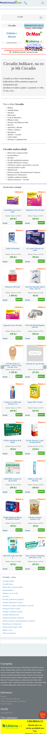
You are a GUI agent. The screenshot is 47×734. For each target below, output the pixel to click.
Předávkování (12, 170)
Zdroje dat (3, 696)
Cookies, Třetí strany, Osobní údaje (10, 699)
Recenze (11, 125)
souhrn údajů (12, 137)
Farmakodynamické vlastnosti (13, 618)
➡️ (44, 367)
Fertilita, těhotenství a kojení (18, 163)
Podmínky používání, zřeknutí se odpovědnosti (13, 701)
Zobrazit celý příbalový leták (18, 122)
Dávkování (11, 115)
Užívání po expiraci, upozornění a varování (23, 165)
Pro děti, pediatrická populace (18, 160)
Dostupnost (12, 132)
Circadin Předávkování (11, 615)
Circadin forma (8, 584)
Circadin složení (8, 581)
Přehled (10, 108)
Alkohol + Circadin (14, 134)
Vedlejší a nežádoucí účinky (17, 177)
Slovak (10, 713)
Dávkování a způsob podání (18, 153)
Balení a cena (7, 630)
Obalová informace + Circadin (18, 180)
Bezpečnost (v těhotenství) (17, 175)
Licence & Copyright (6, 704)
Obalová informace (9, 633)
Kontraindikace (13, 155)
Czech (2, 713)
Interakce (11, 113)
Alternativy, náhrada (15, 127)
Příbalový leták (13, 120)
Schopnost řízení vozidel (16, 167)
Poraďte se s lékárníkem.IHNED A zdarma (43, 715)
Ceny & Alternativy (14, 117)
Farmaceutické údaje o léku (12, 627)
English (6, 713)
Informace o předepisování (17, 139)
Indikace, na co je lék (10, 593)
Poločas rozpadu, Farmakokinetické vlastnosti (24, 172)
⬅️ (2, 367)
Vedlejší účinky (13, 110)
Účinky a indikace (14, 130)
